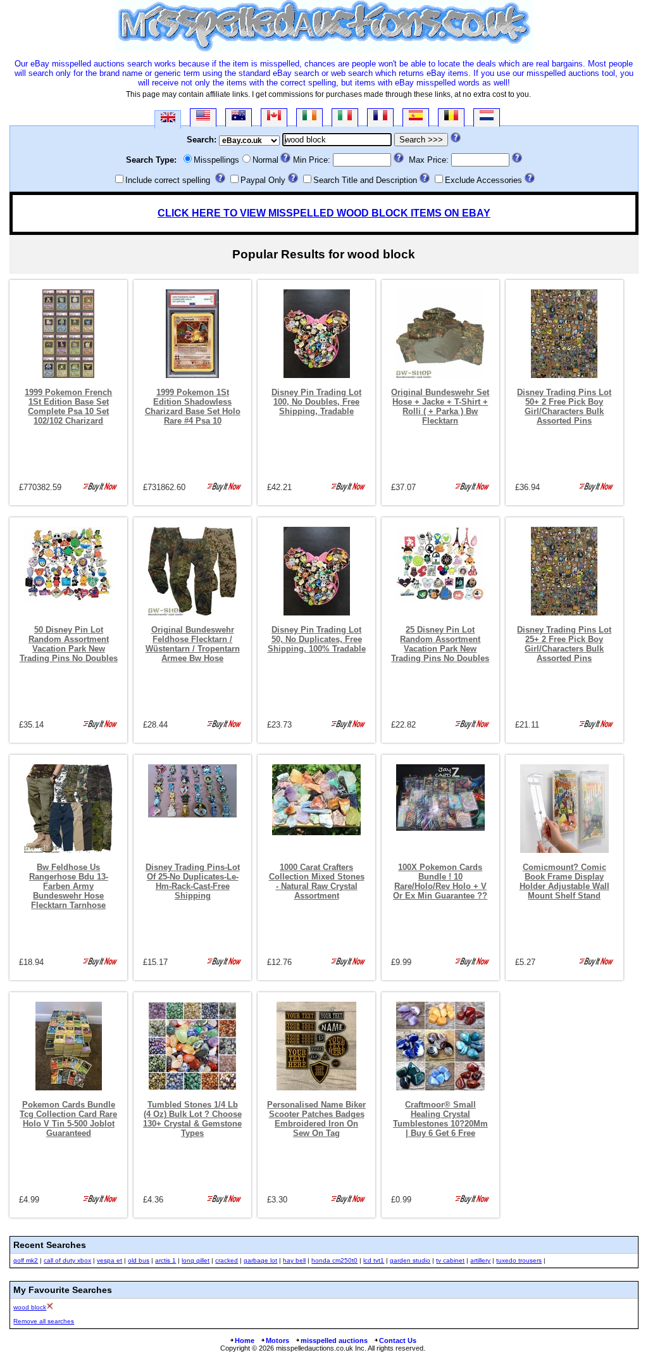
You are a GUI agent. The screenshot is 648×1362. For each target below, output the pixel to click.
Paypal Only (262, 180)
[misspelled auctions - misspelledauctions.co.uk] (324, 49)
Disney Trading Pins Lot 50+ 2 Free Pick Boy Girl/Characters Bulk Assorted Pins (564, 407)
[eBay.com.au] (238, 117)
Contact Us (397, 1340)
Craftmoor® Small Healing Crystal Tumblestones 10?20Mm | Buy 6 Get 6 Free (440, 1119)
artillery (480, 1260)
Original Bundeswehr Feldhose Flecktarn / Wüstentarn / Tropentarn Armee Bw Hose (193, 644)
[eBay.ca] (274, 117)
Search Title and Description (365, 180)
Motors (277, 1340)
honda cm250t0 (334, 1260)
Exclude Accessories (483, 180)
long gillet (195, 1260)
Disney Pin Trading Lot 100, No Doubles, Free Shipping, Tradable (316, 402)
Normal (265, 160)
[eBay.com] (203, 117)
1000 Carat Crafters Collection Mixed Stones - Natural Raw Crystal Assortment (316, 881)
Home (244, 1340)
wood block (29, 1307)
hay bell (294, 1260)
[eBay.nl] (486, 117)
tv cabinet (450, 1260)
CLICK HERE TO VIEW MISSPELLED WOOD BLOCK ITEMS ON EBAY (324, 213)
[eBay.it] (345, 117)
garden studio (410, 1260)
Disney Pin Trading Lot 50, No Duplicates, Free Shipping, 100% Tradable (317, 639)
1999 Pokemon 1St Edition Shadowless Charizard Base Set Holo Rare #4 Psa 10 (192, 407)
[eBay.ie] (309, 117)
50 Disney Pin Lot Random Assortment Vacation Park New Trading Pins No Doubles (69, 644)
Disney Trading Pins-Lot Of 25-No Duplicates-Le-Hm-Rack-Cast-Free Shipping (193, 881)
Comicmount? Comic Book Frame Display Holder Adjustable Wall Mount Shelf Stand (564, 881)
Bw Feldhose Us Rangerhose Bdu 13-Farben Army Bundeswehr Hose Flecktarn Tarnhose (68, 886)
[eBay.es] (415, 117)
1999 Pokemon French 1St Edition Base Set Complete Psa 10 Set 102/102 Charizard (68, 407)
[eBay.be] (451, 117)
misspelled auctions (334, 1340)
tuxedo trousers (519, 1260)
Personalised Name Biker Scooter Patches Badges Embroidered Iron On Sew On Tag (316, 1119)
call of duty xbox (67, 1260)
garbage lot (260, 1260)
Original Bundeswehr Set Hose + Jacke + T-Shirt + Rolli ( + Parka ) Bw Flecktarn (440, 407)
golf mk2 (25, 1260)
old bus (138, 1260)
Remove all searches (43, 1321)
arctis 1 (165, 1260)
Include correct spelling (167, 180)
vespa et (109, 1260)
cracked (226, 1260)
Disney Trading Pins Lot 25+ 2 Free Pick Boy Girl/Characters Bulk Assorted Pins (564, 644)
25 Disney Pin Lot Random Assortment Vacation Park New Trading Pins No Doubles (440, 644)
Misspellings (216, 160)
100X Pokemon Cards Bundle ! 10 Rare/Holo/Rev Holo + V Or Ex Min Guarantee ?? (440, 881)
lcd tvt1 (373, 1260)
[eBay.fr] (380, 117)
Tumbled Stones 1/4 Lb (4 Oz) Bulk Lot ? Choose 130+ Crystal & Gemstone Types (192, 1119)
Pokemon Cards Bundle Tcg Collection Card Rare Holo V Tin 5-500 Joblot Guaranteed (68, 1119)
